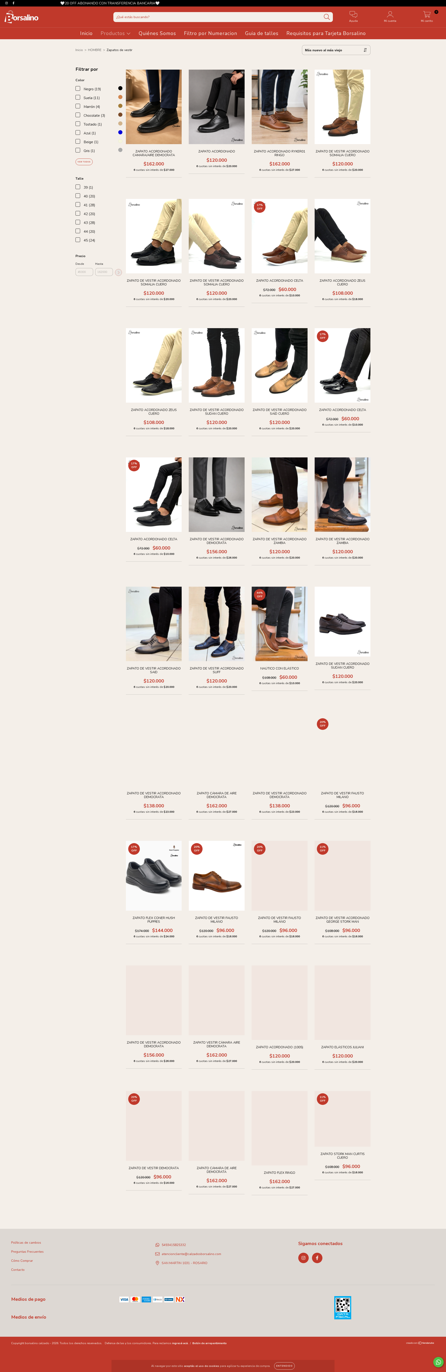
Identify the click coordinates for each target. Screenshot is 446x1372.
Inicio (86, 33)
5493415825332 (174, 1245)
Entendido (284, 1366)
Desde (79, 264)
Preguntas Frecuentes (27, 1251)
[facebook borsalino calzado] (317, 1258)
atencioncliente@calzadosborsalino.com (191, 1254)
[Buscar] (326, 17)
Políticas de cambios (26, 1242)
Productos (113, 33)
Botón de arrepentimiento (209, 1343)
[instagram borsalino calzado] (303, 1258)
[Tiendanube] (420, 1344)
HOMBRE (95, 50)
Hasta (99, 264)
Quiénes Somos (157, 33)
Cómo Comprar (22, 1261)
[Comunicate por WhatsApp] (438, 1362)
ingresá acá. (180, 1343)
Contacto (18, 1270)
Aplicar (118, 272)
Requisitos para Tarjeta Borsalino (326, 33)
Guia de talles (262, 33)
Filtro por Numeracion (210, 33)
